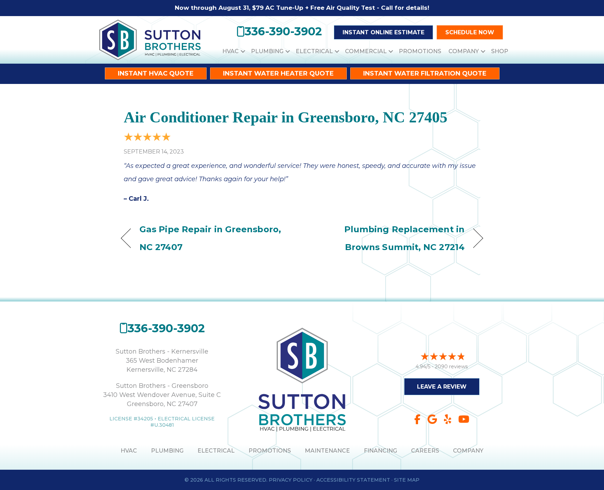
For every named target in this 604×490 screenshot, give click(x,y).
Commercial (366, 51)
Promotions (420, 51)
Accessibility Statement (353, 480)
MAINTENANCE (327, 450)
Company (463, 51)
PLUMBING (167, 450)
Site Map (406, 480)
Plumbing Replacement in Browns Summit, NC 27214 (389, 238)
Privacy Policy (290, 480)
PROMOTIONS (270, 450)
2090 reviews (451, 366)
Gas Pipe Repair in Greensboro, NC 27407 (210, 238)
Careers (425, 450)
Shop (499, 51)
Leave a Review (442, 386)
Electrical (314, 51)
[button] (243, 51)
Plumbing (267, 51)
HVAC (230, 51)
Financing (380, 450)
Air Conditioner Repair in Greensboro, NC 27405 (285, 117)
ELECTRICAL (216, 450)
